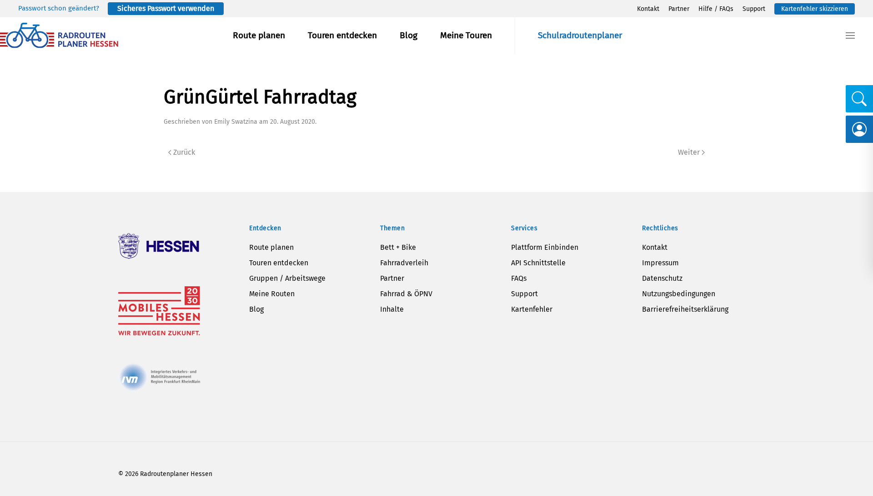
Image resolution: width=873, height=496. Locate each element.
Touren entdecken (342, 35)
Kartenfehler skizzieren (814, 9)
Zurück (184, 152)
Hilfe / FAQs (715, 9)
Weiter (689, 152)
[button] (850, 35)
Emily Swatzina (235, 122)
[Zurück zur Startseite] (59, 35)
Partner (678, 9)
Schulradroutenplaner (580, 35)
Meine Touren (466, 35)
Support (754, 9)
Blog (408, 35)
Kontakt (648, 9)
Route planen (259, 35)
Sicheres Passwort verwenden (165, 8)
